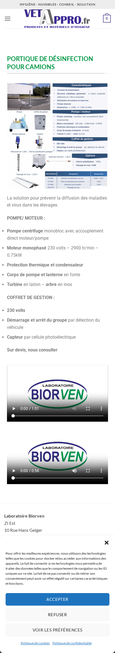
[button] (106, 542)
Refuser (57, 614)
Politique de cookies (35, 643)
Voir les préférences (58, 629)
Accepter (57, 599)
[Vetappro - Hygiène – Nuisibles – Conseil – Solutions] (57, 18)
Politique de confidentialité (72, 643)
